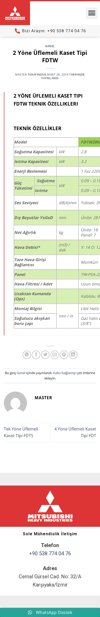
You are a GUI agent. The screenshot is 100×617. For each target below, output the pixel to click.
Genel (50, 46)
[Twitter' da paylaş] (45, 355)
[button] (91, 13)
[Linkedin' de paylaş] (73, 355)
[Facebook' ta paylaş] (36, 355)
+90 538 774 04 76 (50, 553)
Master (21, 74)
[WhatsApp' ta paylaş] (27, 355)
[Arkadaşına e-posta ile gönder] (55, 355)
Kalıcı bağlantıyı (64, 373)
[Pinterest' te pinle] (64, 355)
